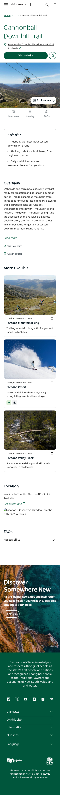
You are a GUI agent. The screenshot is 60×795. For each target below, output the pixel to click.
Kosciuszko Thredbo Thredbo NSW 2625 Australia (31, 46)
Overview (13, 116)
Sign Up (11, 614)
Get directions (13, 504)
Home (7, 16)
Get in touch (14, 254)
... (16, 16)
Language (13, 744)
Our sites (12, 735)
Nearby (30, 116)
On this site (14, 719)
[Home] (19, 4)
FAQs (47, 116)
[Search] (47, 5)
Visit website (25, 55)
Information (14, 727)
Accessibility (12, 539)
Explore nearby (46, 100)
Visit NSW (13, 712)
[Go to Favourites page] (54, 4)
